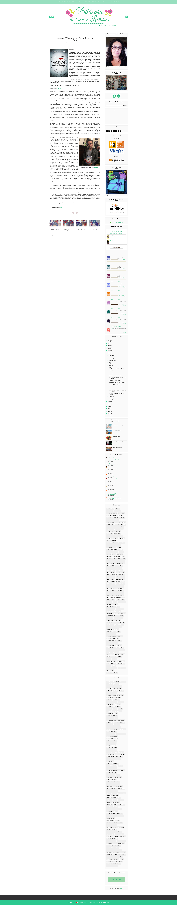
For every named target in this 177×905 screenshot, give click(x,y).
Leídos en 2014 (110, 590)
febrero (111, 398)
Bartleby (117, 704)
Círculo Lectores (111, 720)
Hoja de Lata (110, 777)
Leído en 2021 (119, 565)
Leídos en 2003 (116, 436)
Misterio (85, 42)
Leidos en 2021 (110, 563)
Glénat (108, 772)
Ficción (114, 540)
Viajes (114, 665)
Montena (122, 804)
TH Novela (119, 850)
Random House (114, 836)
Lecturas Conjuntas (68, 1)
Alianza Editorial (116, 688)
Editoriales (110, 531)
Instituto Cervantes (112, 551)
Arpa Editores (110, 697)
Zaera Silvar (110, 861)
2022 (109, 347)
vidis (108, 863)
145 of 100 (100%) (122, 295)
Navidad (121, 615)
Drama (108, 529)
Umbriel (124, 854)
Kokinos (114, 779)
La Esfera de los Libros (113, 781)
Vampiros (117, 663)
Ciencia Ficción (111, 520)
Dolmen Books (110, 724)
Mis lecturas (110, 486)
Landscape (120, 554)
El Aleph (121, 752)
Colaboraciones (114, 1)
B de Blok (121, 702)
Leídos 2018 (119, 567)
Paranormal (110, 622)
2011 (109, 411)
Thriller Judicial (111, 661)
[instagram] (53, 17)
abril (110, 367)
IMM (120, 547)
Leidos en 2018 (121, 558)
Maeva (108, 802)
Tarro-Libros (110, 654)
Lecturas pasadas (111, 558)
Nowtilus (119, 813)
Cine (118, 520)
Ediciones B (122, 729)
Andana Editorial (111, 695)
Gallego (109, 545)
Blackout (109, 480)
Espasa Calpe (110, 761)
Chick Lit (122, 517)
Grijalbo (72, 42)
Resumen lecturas (111, 640)
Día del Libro (115, 529)
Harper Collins (111, 774)
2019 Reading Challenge (116, 317)
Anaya (115, 692)
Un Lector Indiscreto (112, 474)
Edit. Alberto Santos (112, 738)
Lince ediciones (121, 793)
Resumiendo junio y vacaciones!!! (114, 498)
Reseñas (79, 1)
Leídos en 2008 (111, 583)
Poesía (116, 622)
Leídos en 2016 (110, 592)
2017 (109, 401)
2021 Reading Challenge (116, 299)
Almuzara (109, 690)
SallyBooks (110, 845)
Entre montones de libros (113, 467)
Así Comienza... (102, 1)
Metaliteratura (111, 608)
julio (110, 362)
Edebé (119, 727)
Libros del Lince (111, 793)
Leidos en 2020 (120, 561)
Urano (108, 856)
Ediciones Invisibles (112, 736)
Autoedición (117, 510)
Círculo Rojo (121, 720)
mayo (110, 365)
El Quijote (117, 531)
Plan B (115, 822)
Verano (109, 665)
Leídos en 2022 (111, 599)
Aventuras (121, 513)
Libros (115, 602)
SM (115, 843)
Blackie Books (116, 706)
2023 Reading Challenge (116, 282)
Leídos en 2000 (111, 574)
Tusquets (117, 854)
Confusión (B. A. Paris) (113, 370)
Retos (119, 640)
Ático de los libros (112, 866)
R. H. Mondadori (119, 834)
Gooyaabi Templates (103, 902)
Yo (119, 668)
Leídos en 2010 (110, 586)
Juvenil (109, 554)
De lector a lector (112, 482)
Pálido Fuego (110, 834)
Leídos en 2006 (111, 581)
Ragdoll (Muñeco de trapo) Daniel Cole (117, 373)
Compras (114, 524)
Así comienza (110, 508)
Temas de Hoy (117, 656)
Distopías (120, 526)
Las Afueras (119, 786)
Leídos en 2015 (120, 590)
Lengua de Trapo (120, 563)
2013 (109, 408)
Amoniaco (112, 240)
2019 (109, 352)
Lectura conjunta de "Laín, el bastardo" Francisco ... (117, 391)
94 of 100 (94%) (122, 259)
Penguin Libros (111, 818)
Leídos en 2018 (81, 42)
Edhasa (115, 729)
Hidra (117, 774)
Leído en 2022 (110, 567)
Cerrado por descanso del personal (115, 487)
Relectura (115, 638)
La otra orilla (110, 786)
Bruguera (109, 708)
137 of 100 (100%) (122, 304)
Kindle (114, 554)
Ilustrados (110, 549)
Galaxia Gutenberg (112, 768)
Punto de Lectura (111, 831)
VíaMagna (116, 859)
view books (124, 260)
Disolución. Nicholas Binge (113, 468)
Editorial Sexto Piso (112, 752)
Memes (117, 606)
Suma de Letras (111, 850)
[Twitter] (77, 213)
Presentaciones (117, 627)
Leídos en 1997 (118, 570)
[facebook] (50, 17)
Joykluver (96, 167)
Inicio (59, 1)
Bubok (115, 708)
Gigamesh (122, 770)
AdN (125, 681)
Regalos (120, 636)
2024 (109, 343)
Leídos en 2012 (110, 588)
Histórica (109, 547)
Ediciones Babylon (112, 731)
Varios (123, 663)
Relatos (109, 638)
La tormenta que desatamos (113, 484)
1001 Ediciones (110, 681)
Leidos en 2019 (110, 561)
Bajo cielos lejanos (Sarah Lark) (116, 380)
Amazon (121, 690)
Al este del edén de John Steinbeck (115, 464)
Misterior (109, 613)
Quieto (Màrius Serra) (118, 425)
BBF (108, 515)
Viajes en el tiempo (112, 668)
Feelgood (121, 538)
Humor (115, 547)
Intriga (75, 42)
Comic (108, 524)
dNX (116, 861)
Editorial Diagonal (112, 740)
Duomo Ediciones (111, 727)
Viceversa (109, 859)
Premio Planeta (119, 624)
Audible (117, 508)
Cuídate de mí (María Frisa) (115, 375)
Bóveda (109, 711)
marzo (110, 396)
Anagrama (109, 692)
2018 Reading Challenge (116, 326)
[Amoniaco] (108, 243)
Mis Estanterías (90, 1)
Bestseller (113, 515)
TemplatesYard (83, 902)
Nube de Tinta (110, 815)
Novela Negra (90, 42)
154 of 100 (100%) (122, 277)
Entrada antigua (96, 261)
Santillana (117, 845)
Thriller (95, 42)
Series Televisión (111, 649)
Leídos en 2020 (111, 597)
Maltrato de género (112, 604)
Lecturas (109, 556)
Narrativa (123, 613)
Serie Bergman (119, 647)
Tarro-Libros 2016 (120, 654)
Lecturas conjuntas (118, 556)
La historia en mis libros (113, 478)
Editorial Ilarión (111, 745)
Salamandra (121, 843)
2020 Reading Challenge (116, 308)
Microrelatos (120, 608)
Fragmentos (121, 542)
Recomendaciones (111, 636)
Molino (116, 804)
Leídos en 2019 (120, 595)
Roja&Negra (110, 843)
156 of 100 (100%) (122, 268)
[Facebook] (73, 213)
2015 (109, 404)
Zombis (123, 668)
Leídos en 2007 (120, 581)
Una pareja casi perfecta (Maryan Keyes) (116, 394)
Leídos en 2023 (120, 599)
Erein (121, 756)
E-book (122, 529)
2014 (109, 406)
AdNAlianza (110, 683)
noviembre (111, 357)
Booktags (115, 517)
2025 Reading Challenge (116, 264)
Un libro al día (111, 457)
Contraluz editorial (112, 715)
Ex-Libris (109, 538)
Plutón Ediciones (111, 829)
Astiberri (109, 699)
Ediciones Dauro (120, 733)
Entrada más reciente (55, 261)
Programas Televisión (112, 629)
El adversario (112, 235)
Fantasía (115, 538)
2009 (109, 415)
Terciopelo (118, 852)
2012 (109, 410)
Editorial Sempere (111, 749)
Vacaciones (110, 663)
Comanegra (110, 713)
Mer (111, 257)
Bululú (120, 708)
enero (110, 399)
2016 (109, 403)
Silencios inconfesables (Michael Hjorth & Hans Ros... (117, 378)
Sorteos (109, 652)
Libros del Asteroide (112, 790)
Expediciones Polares (112, 763)
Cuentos (109, 526)
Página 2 (118, 631)
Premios (109, 627)
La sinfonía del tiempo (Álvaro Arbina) (117, 382)
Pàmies (119, 831)
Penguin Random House (113, 820)
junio (110, 363)
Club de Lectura (111, 522)
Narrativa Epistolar (112, 615)
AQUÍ (59, 88)
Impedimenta (118, 777)
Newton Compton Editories (114, 809)
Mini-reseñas (110, 611)
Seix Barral (110, 847)
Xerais (122, 859)
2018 (109, 353)
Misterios (116, 613)
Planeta (121, 822)
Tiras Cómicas (121, 661)
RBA (108, 836)
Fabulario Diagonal (112, 765)
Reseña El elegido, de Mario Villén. (114, 476)
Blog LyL (109, 517)
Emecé (122, 754)
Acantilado (119, 681)
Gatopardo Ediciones (112, 770)
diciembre (111, 355)
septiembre (111, 360)
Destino (116, 722)
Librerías (109, 602)
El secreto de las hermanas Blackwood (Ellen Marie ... (117, 387)
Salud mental (110, 645)
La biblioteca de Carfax (113, 784)
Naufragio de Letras (112, 806)
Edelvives (109, 729)
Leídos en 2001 (120, 574)
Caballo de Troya (116, 711)
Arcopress (120, 695)
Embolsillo (116, 754)
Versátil (120, 856)
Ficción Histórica (111, 542)
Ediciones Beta (111, 733)
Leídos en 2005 (120, 579)
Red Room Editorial (112, 838)
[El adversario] (108, 238)
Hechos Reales (117, 545)
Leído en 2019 (110, 565)
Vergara (114, 856)
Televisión (109, 656)
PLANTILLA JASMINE (116, 879)
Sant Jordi (118, 645)
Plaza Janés (121, 827)
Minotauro (109, 804)
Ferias (108, 540)
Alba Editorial (110, 686)
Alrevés (115, 690)
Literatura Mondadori (112, 795)
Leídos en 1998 (110, 572)
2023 (109, 345)
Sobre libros (121, 649)
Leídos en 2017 (120, 592)
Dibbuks (122, 722)
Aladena (116, 683)
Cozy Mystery (121, 524)
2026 (109, 340)
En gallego (110, 533)
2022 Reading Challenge (116, 290)
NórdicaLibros (119, 815)
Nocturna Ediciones (112, 811)
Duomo (118, 724)
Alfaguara (118, 686)
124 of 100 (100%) (122, 322)
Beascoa (109, 706)
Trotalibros (110, 854)
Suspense (115, 652)
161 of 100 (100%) (122, 286)
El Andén (109, 754)
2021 (109, 348)
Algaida (109, 688)
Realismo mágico (111, 633)
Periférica (109, 822)
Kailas (108, 779)
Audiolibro (109, 510)
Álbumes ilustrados (112, 672)
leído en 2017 (110, 670)
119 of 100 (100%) (122, 313)
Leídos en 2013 (120, 588)
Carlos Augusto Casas (113, 241)
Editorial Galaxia (111, 743)
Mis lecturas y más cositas (114, 497)
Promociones (110, 631)
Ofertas (118, 620)
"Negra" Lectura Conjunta (119, 441)
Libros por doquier (112, 471)
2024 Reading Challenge (116, 273)
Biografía (120, 515)
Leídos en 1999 (120, 572)
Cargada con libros (112, 463)
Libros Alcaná (122, 602)
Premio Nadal (110, 624)
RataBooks (122, 836)
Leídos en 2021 (120, 597)
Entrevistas (117, 533)
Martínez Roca (115, 802)
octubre (111, 358)
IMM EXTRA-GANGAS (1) (118, 447)
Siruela (116, 847)
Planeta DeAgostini (112, 825)
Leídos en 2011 (119, 586)
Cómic (114, 526)
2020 (109, 350)
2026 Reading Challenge (116, 255)
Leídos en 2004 (111, 579)
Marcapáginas (110, 606)
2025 (109, 341)
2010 (109, 413)
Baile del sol (110, 704)
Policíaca (122, 622)
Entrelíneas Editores (112, 756)
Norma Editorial (111, 813)
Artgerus (118, 697)
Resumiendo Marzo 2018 (114, 384)
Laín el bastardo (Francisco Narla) (116, 368)
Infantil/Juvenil (118, 549)
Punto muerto (110, 472)
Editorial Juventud (112, 747)
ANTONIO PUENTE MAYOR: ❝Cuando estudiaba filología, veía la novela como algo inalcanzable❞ (116, 493)
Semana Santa (110, 647)
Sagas (115, 643)
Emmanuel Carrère (113, 236)
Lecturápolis (110, 490)
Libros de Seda (121, 788)
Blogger (121, 888)
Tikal (124, 852)
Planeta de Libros (111, 827)
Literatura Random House (113, 797)
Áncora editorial (115, 863)
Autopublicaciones (112, 513)
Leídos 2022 (110, 570)
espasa (120, 861)
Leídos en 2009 (120, 583)
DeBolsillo (109, 722)
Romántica (109, 643)
